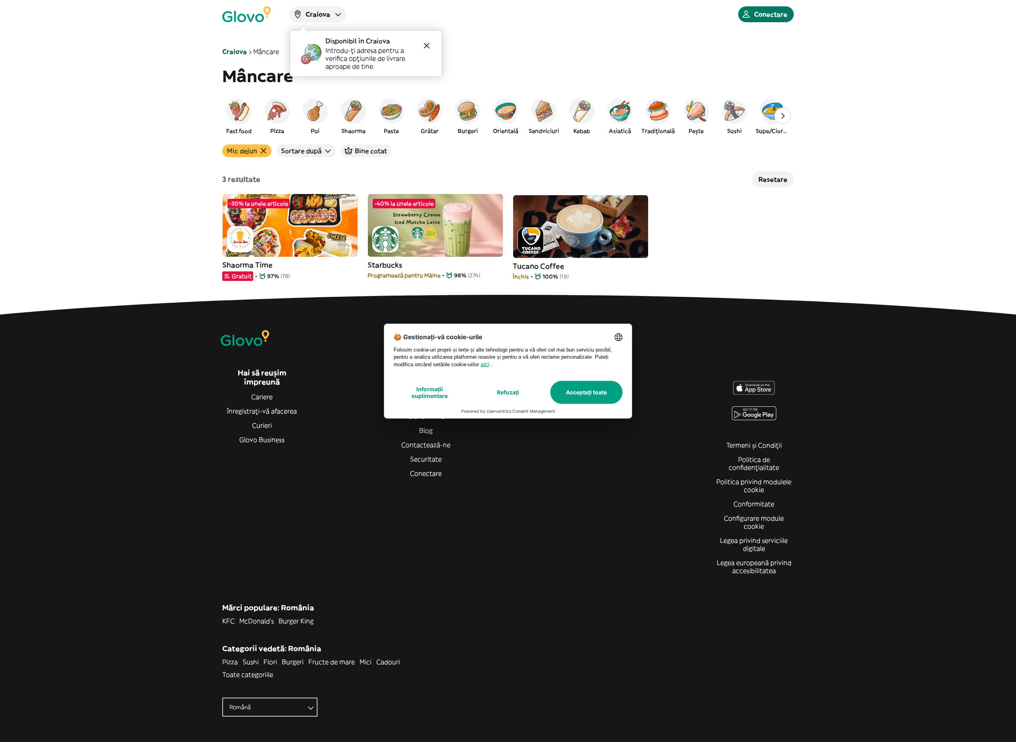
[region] (508, 116)
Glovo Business (262, 440)
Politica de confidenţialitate (754, 463)
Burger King (296, 621)
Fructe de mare (331, 662)
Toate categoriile (247, 675)
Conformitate (753, 504)
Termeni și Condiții (754, 445)
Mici (365, 662)
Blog (426, 430)
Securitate (426, 459)
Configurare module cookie (754, 522)
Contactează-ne (425, 445)
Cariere (262, 397)
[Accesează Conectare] (246, 14)
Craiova (234, 52)
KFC (228, 621)
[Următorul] (783, 116)
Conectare (426, 473)
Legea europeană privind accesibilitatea (754, 567)
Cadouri (388, 662)
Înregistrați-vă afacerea (262, 411)
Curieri (262, 425)
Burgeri (293, 662)
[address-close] (427, 46)
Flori (270, 662)
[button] (239, 116)
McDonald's (256, 621)
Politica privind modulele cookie (753, 486)
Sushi (250, 662)
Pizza (230, 662)
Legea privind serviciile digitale (754, 544)
